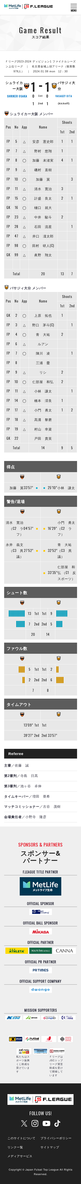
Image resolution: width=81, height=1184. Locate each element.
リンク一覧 (15, 1147)
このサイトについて (21, 1138)
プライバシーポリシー (56, 1138)
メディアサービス (19, 1156)
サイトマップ (49, 1147)
